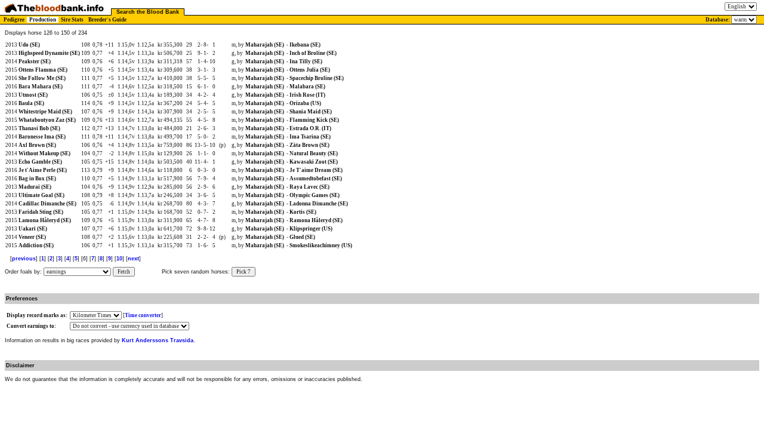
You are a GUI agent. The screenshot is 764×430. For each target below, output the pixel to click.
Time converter (143, 315)
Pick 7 (243, 272)
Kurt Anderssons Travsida (157, 340)
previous (24, 259)
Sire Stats (72, 20)
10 (119, 259)
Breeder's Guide (107, 20)
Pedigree (14, 20)
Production (42, 20)
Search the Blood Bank (147, 12)
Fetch (124, 272)
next (133, 259)
